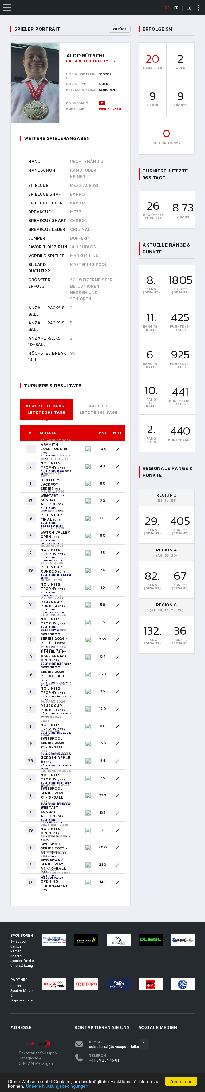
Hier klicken (110, 108)
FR (176, 8)
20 (153, 58)
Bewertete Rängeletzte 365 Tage (46, 409)
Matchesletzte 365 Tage (98, 409)
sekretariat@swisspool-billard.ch (118, 1047)
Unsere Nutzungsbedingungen (57, 1085)
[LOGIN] (188, 8)
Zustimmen (180, 1081)
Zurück (120, 29)
